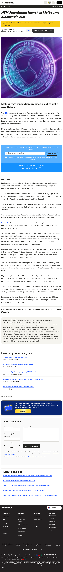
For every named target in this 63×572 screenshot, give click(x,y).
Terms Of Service (40, 157)
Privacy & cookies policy (27, 545)
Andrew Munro (9, 29)
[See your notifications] (53, 2)
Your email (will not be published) (11, 435)
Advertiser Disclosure (14, 565)
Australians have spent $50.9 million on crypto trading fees (23, 379)
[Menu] (2, 3)
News (8, 6)
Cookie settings (58, 545)
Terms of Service (40, 456)
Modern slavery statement (48, 545)
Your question (27, 427)
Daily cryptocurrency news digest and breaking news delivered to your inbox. (31, 148)
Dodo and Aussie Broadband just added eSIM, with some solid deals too (27, 475)
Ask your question (31, 446)
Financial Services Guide (54, 563)
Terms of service (18, 545)
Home (3, 6)
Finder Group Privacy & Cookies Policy (26, 157)
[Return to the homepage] (9, 3)
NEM (6, 113)
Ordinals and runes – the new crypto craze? (18, 364)
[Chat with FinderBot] (49, 2)
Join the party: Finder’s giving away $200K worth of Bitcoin (23, 372)
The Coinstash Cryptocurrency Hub (15, 357)
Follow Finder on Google (43, 30)
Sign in (12, 447)
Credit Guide (4, 565)
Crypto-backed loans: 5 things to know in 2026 (19, 480)
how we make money (46, 565)
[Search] (45, 2)
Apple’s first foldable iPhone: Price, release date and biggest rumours (26, 485)
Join (59, 2)
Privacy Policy (31, 456)
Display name (8, 427)
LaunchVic (5, 223)
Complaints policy (38, 545)
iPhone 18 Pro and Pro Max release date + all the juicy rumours (24, 490)
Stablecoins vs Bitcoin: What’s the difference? (18, 386)
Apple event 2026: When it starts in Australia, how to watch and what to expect (30, 495)
